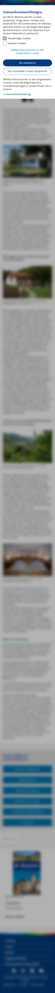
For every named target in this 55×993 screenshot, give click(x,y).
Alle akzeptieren (27, 62)
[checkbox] (27, 38)
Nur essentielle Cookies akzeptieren (27, 71)
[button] (27, 53)
